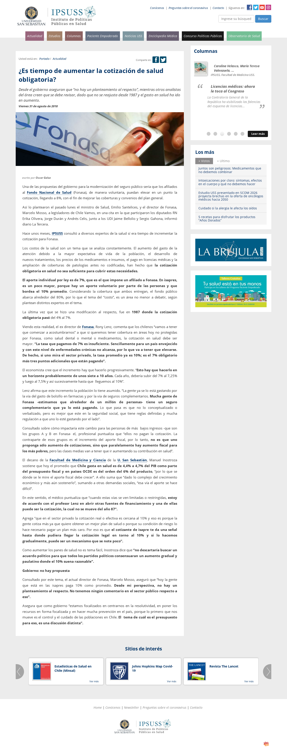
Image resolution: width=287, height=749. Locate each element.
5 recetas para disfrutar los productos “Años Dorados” (226, 218)
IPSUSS (57, 233)
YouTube (262, 7)
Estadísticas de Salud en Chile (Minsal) (72, 668)
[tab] (204, 161)
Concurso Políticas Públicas (203, 36)
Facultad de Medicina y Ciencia (78, 460)
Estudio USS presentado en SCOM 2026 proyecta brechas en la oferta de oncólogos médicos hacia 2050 (230, 196)
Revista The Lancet (223, 666)
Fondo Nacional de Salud (49, 192)
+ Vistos (204, 161)
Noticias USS (133, 36)
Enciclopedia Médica (163, 36)
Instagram (268, 7)
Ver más (94, 681)
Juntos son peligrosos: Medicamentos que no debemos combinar (229, 170)
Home (97, 707)
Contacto (218, 8)
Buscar (263, 19)
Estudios (54, 36)
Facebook (249, 7)
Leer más (258, 134)
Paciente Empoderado (102, 36)
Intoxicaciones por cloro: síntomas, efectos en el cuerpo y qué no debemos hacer (230, 182)
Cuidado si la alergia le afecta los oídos (227, 208)
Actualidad (34, 36)
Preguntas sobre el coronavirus (188, 8)
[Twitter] (163, 60)
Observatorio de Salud (244, 36)
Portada (44, 59)
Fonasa (88, 326)
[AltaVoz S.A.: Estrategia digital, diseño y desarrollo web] (266, 744)
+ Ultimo (223, 161)
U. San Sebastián (132, 460)
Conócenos (157, 8)
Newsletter (131, 707)
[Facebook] (155, 60)
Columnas (74, 36)
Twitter (256, 7)
